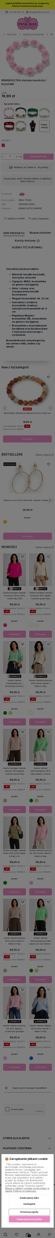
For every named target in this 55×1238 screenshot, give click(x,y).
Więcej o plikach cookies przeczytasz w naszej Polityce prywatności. (27, 1189)
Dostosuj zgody (29, 1211)
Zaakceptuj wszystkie (29, 1219)
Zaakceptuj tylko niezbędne (29, 1201)
